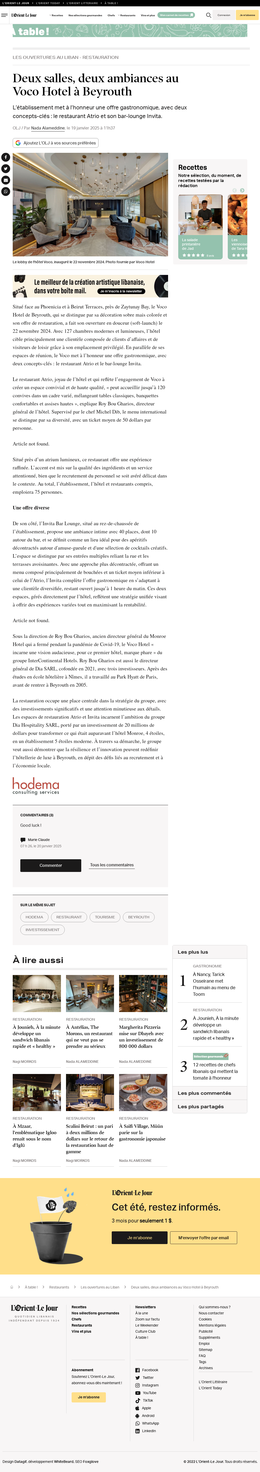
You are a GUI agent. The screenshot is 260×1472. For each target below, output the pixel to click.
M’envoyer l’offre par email (203, 1237)
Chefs (111, 15)
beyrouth (138, 917)
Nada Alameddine (48, 127)
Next (242, 190)
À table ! (31, 1287)
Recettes (57, 15)
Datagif (20, 1461)
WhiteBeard (64, 1461)
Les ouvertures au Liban (45, 57)
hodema (34, 917)
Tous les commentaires (112, 864)
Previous (234, 190)
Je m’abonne (139, 1237)
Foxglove (91, 1461)
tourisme (105, 917)
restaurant (69, 917)
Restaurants (59, 1287)
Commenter (51, 865)
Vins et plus (148, 15)
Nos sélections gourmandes (85, 15)
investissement (42, 930)
